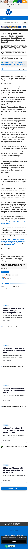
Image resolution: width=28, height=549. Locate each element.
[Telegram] (13, 275)
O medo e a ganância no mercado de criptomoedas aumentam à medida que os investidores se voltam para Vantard (13, 241)
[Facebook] (6, 275)
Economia (14, 30)
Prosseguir (14, 541)
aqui (16, 236)
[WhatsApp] (6, 546)
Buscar (24, 22)
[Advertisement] (14, 508)
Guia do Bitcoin (9, 244)
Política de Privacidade (10, 535)
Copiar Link (5, 271)
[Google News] (6, 278)
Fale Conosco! (12, 546)
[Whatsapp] (3, 275)
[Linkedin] (16, 275)
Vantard (6, 99)
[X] (9, 275)
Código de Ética (20, 535)
